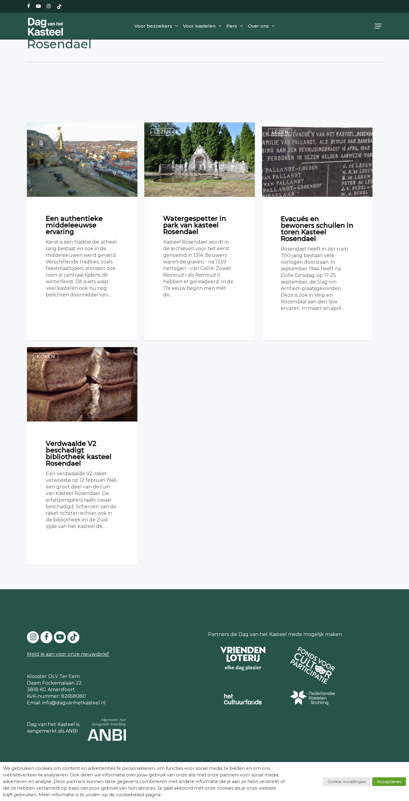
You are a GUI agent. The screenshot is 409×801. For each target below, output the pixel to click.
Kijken (46, 356)
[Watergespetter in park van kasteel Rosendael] (199, 231)
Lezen (162, 132)
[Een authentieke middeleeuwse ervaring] (82, 231)
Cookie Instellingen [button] (347, 781)
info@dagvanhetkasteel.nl (74, 703)
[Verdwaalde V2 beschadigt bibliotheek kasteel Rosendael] (82, 456)
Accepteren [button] (389, 781)
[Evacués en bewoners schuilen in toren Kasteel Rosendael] (317, 231)
